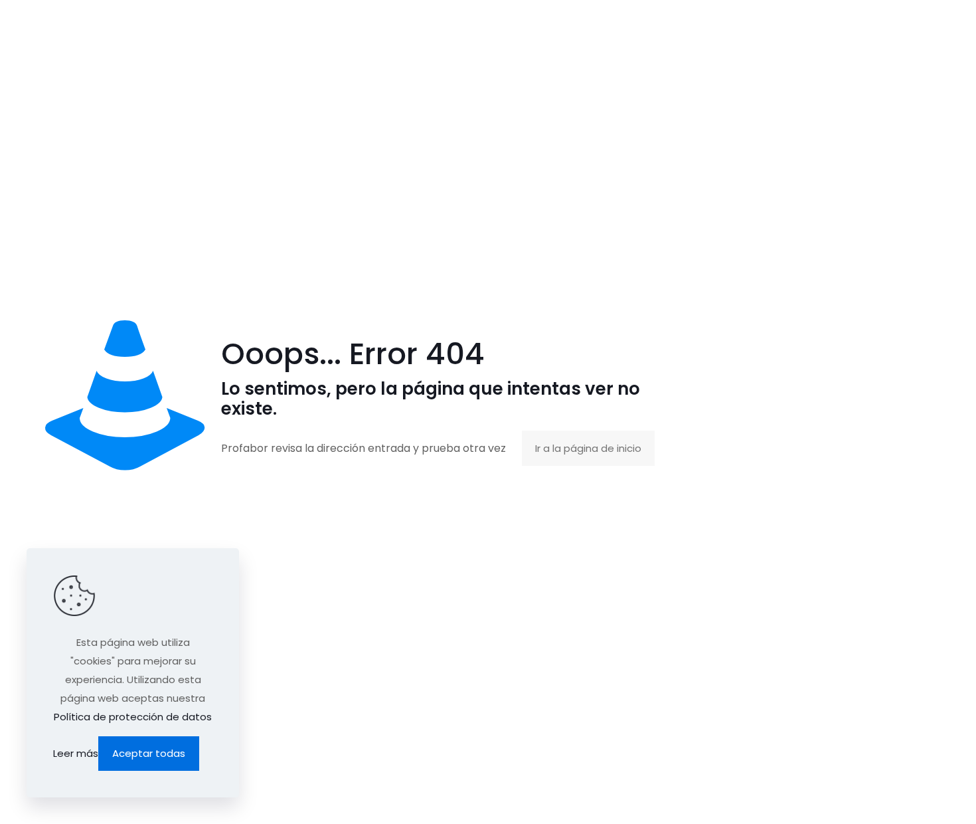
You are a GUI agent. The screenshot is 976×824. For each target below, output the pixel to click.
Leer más (75, 753)
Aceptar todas (148, 753)
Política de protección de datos (133, 717)
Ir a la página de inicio (588, 448)
